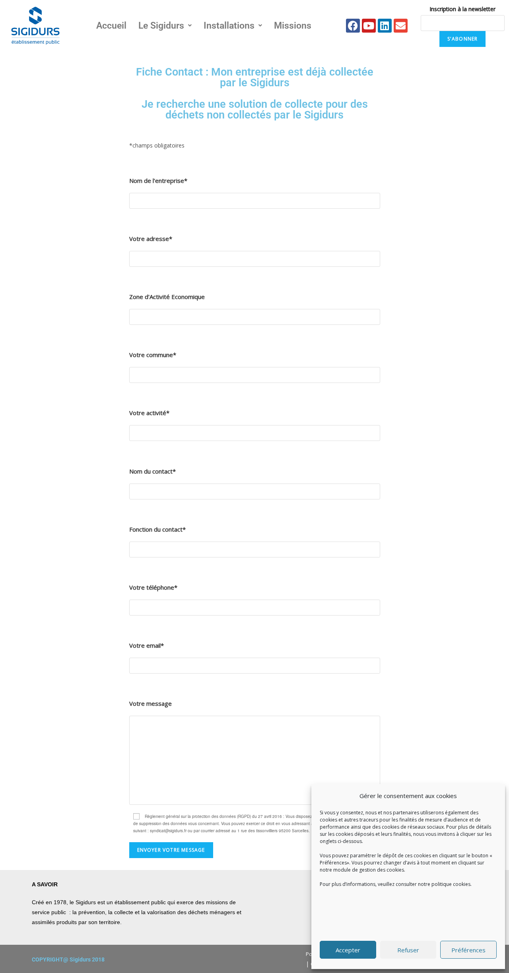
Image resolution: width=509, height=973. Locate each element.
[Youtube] (369, 26)
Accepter (348, 950)
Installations (229, 25)
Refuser (408, 950)
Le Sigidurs (161, 25)
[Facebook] (353, 26)
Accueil (111, 25)
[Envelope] (401, 26)
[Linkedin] (385, 26)
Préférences (468, 950)
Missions (292, 25)
